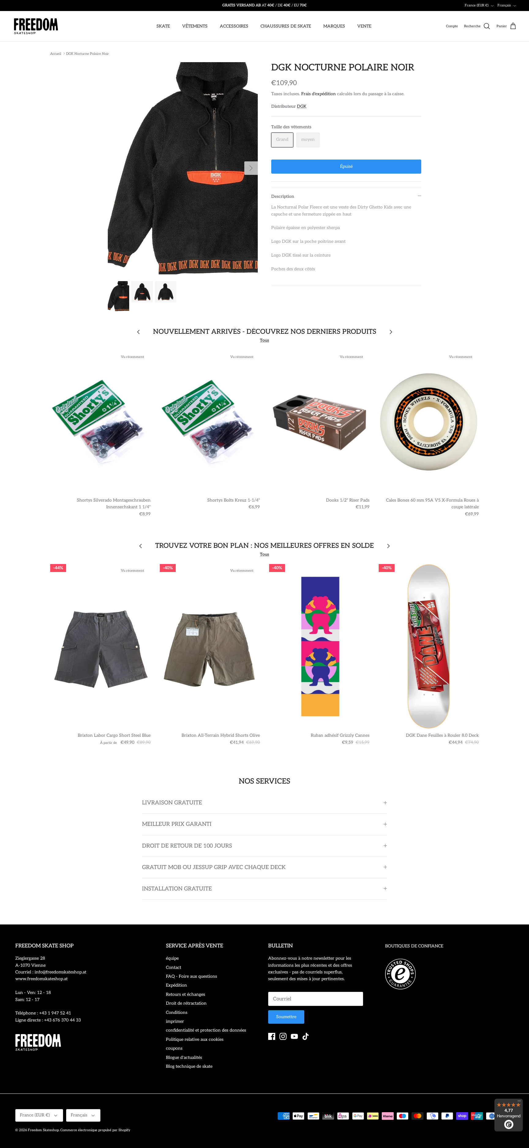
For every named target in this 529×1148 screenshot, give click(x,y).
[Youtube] (294, 1036)
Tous (264, 340)
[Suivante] (251, 168)
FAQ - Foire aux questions (191, 976)
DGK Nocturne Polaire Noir (87, 53)
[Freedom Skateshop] (36, 26)
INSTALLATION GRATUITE (177, 889)
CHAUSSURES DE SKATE (286, 26)
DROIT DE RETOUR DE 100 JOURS (187, 846)
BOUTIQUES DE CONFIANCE (414, 946)
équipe (172, 958)
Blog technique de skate (189, 1066)
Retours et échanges (185, 994)
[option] (183, 168)
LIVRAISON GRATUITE (172, 803)
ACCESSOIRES (234, 26)
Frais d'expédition (318, 93)
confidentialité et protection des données (206, 1030)
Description (282, 196)
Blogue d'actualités (184, 1057)
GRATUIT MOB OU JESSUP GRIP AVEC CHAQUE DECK (214, 867)
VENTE (364, 26)
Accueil (55, 53)
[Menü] (519, 1102)
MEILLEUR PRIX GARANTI (177, 824)
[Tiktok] (305, 1036)
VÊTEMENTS (195, 26)
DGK (301, 106)
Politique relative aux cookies (194, 1039)
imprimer (175, 1021)
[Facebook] (271, 1036)
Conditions (176, 1012)
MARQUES (334, 26)
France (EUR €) (477, 5)
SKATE (163, 26)
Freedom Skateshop (43, 1130)
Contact (173, 967)
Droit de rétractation (186, 1003)
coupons (174, 1048)
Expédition (176, 985)
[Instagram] (283, 1036)
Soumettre (286, 1016)
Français (504, 5)
